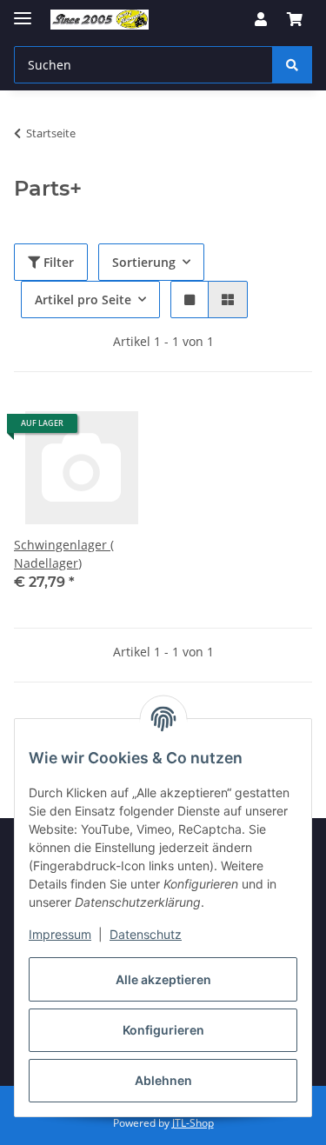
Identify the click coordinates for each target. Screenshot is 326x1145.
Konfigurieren (163, 1029)
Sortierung (144, 262)
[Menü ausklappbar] (22, 11)
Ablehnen (163, 1080)
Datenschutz (146, 934)
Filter (57, 262)
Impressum (60, 934)
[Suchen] (292, 64)
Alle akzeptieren (163, 979)
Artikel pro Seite (83, 299)
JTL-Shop (193, 1122)
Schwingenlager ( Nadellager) (64, 553)
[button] (260, 19)
